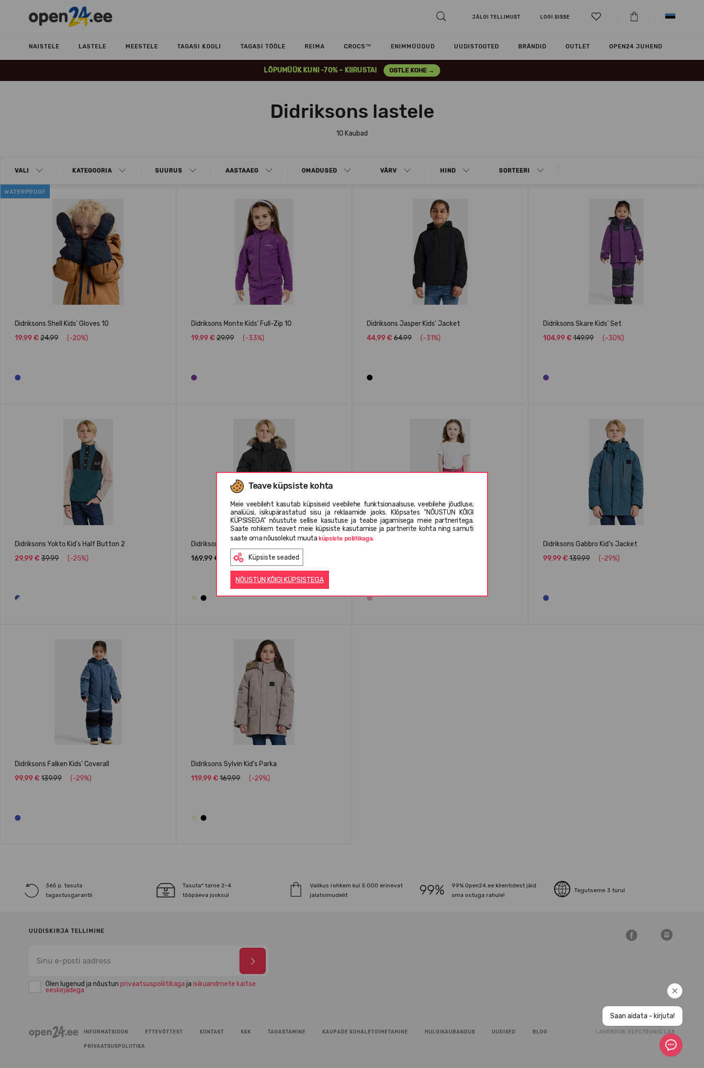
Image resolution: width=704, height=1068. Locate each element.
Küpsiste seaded (274, 557)
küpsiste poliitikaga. (346, 538)
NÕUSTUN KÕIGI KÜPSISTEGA (280, 580)
